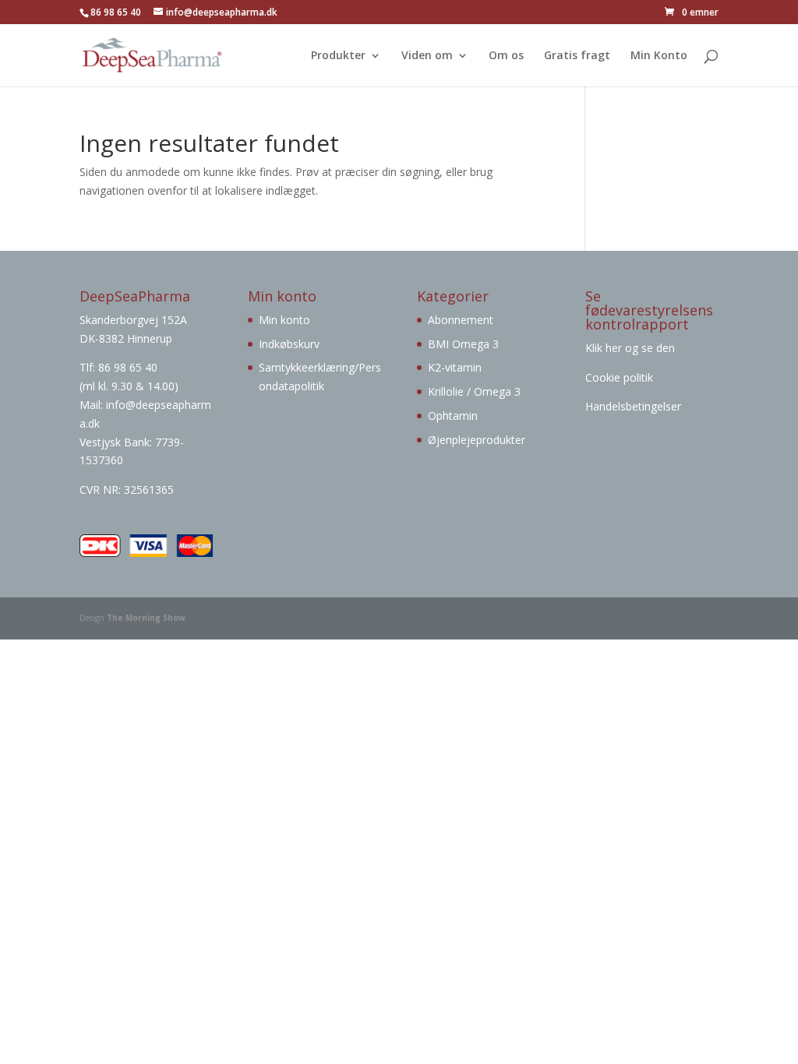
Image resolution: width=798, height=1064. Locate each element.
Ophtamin (453, 415)
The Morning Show (146, 617)
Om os (506, 56)
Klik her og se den (631, 347)
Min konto (284, 319)
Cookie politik (619, 377)
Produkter (338, 56)
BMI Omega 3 (463, 343)
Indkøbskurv (289, 343)
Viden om (427, 56)
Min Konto (658, 56)
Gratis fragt (577, 56)
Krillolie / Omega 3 (474, 391)
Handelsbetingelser (633, 406)
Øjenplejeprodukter (476, 439)
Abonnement (460, 319)
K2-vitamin (455, 367)
